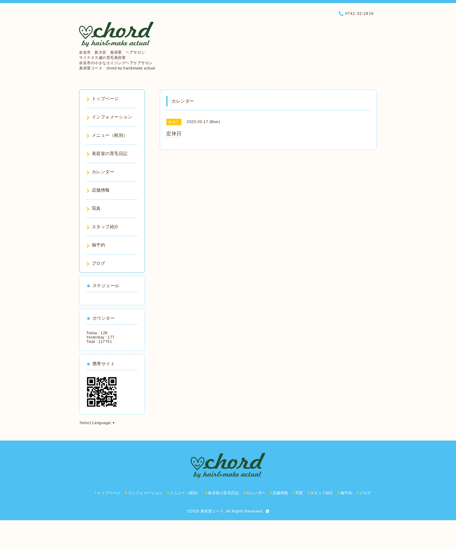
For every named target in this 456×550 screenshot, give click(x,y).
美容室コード (212, 511)
